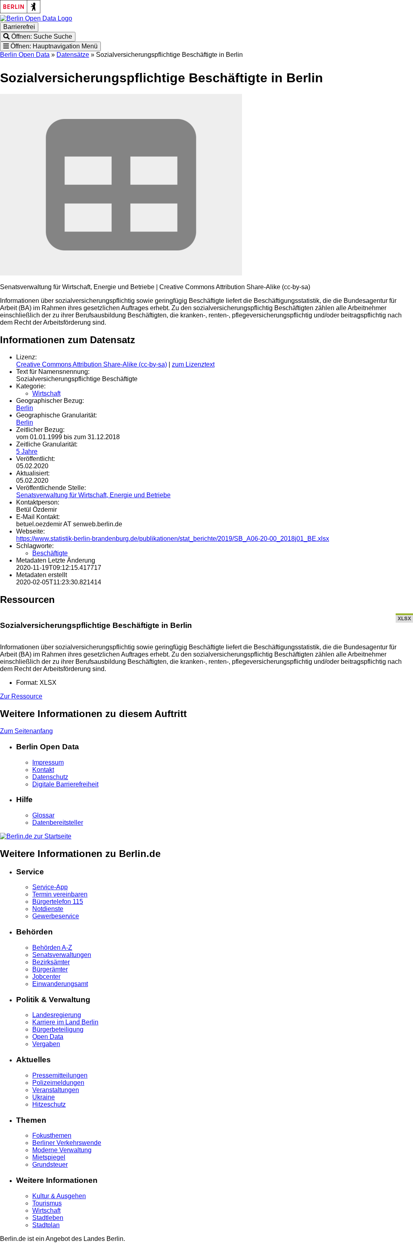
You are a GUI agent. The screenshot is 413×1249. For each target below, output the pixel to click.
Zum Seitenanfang (26, 731)
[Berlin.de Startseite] (35, 836)
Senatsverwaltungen (61, 954)
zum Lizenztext (193, 364)
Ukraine (43, 1097)
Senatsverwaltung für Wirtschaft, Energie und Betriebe (93, 495)
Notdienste (47, 908)
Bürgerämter (50, 969)
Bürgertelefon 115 (57, 901)
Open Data (47, 1036)
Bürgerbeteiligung (57, 1029)
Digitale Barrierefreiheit (65, 784)
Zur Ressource (21, 696)
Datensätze (72, 54)
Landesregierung (56, 1014)
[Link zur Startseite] (36, 18)
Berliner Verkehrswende (66, 1142)
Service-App (50, 887)
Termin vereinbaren (60, 894)
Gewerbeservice (55, 916)
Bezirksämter (51, 962)
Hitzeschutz (49, 1104)
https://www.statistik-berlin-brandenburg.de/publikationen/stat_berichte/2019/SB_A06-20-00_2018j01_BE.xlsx (172, 538)
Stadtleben (47, 1217)
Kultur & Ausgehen (59, 1196)
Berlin (24, 408)
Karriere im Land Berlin (65, 1022)
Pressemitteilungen (60, 1075)
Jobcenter (46, 976)
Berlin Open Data (25, 54)
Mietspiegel (48, 1157)
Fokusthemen (51, 1135)
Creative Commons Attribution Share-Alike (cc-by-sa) (91, 364)
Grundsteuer (50, 1164)
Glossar (43, 815)
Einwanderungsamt (60, 983)
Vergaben (46, 1043)
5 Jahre (27, 451)
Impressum (48, 762)
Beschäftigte (50, 553)
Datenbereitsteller (57, 822)
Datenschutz (50, 777)
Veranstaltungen (55, 1089)
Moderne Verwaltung (62, 1150)
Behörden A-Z (52, 947)
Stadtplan (46, 1225)
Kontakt (43, 769)
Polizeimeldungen (58, 1082)
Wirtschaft (46, 393)
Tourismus (47, 1203)
